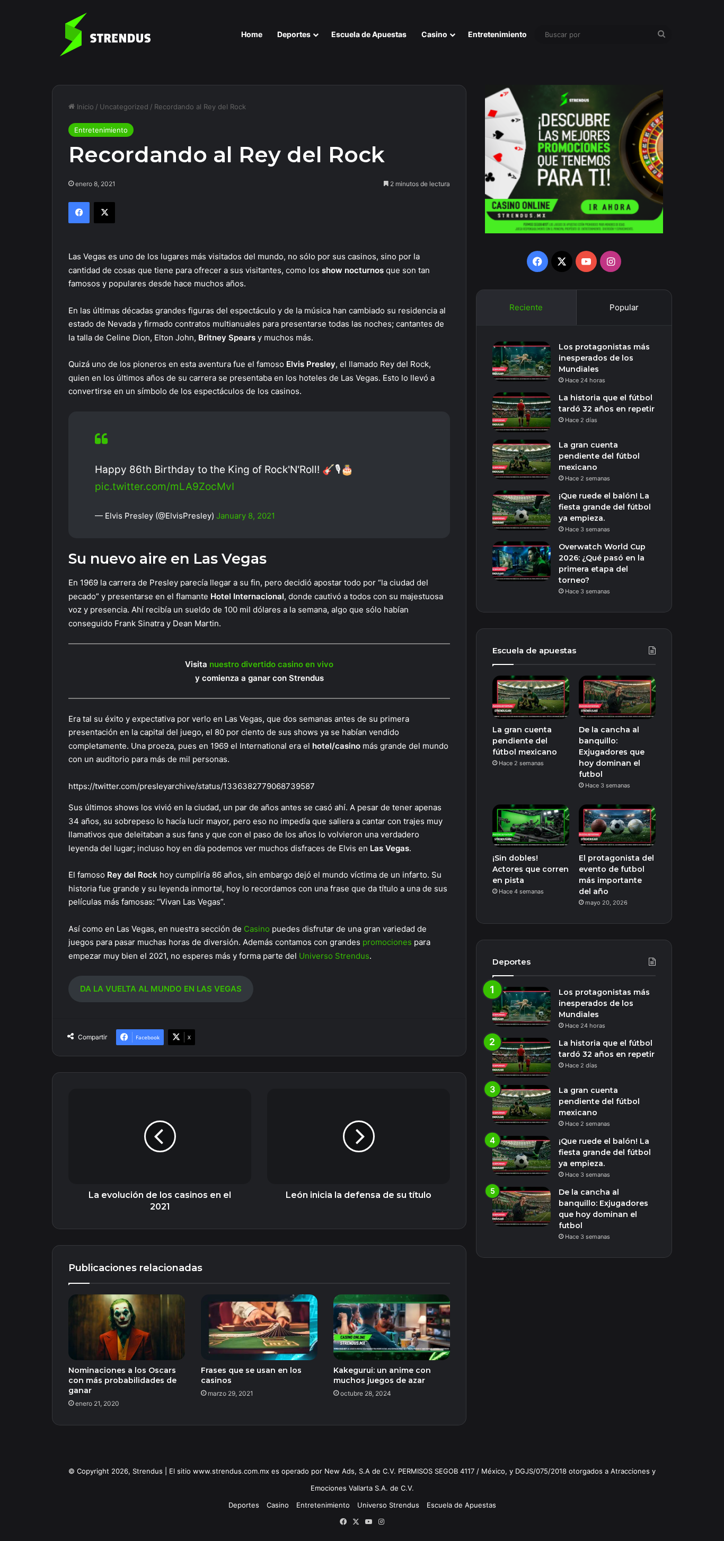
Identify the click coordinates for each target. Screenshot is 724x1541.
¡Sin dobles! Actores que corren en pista (530, 869)
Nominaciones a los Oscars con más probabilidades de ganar (122, 1380)
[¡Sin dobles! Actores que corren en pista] (530, 826)
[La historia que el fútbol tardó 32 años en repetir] (521, 412)
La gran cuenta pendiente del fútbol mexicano (599, 456)
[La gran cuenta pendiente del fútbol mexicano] (521, 459)
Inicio (84, 106)
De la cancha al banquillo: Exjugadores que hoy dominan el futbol (611, 752)
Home (251, 34)
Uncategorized (124, 106)
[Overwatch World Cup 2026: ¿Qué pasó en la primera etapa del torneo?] (521, 561)
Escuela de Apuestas (369, 34)
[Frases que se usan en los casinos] (259, 1327)
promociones (387, 942)
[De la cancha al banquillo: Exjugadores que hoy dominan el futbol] (617, 697)
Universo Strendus (334, 956)
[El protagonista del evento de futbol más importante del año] (617, 826)
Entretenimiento (497, 34)
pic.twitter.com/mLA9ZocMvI (164, 486)
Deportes (294, 34)
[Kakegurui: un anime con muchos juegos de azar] (391, 1327)
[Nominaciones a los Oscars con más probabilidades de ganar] (126, 1327)
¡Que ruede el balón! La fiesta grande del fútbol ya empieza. (605, 507)
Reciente (526, 307)
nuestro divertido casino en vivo (271, 664)
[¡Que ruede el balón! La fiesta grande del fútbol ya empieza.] (521, 510)
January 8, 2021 (245, 516)
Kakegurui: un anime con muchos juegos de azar (382, 1375)
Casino (434, 34)
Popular (624, 307)
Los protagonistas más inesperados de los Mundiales (604, 358)
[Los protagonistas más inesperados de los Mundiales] (521, 361)
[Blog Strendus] (105, 34)
